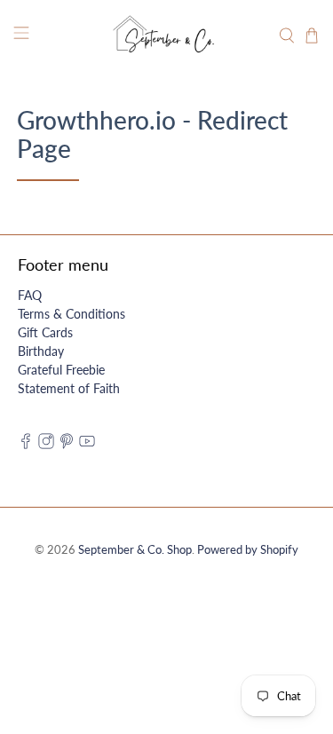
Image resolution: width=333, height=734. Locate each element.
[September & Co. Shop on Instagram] (46, 444)
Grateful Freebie (61, 369)
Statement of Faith (69, 388)
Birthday (41, 351)
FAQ (30, 295)
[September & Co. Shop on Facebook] (26, 444)
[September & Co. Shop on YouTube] (87, 444)
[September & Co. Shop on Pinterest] (67, 444)
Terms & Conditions (71, 313)
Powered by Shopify (247, 549)
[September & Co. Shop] (166, 35)
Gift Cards (45, 332)
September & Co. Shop (135, 549)
